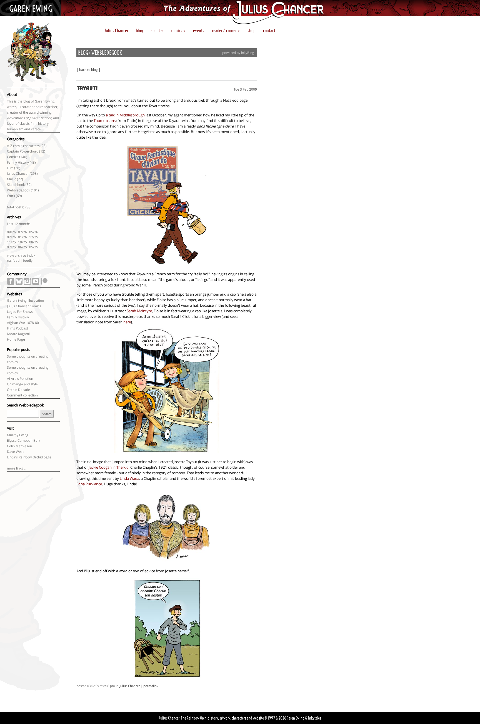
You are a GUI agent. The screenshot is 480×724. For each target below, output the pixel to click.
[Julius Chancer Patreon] (44, 283)
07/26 (22, 232)
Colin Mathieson (19, 446)
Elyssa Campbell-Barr (23, 440)
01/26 (22, 237)
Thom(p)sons (105, 120)
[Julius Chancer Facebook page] (10, 283)
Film (10, 168)
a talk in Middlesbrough (125, 115)
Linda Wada (129, 478)
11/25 (11, 242)
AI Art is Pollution (20, 378)
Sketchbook (16, 184)
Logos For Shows (20, 311)
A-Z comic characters (23, 145)
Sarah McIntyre (139, 310)
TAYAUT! (86, 88)
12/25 (33, 237)
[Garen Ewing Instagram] (27, 283)
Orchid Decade (18, 389)
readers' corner (226, 30)
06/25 (22, 247)
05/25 (33, 247)
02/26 (11, 237)
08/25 (33, 242)
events (198, 30)
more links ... (16, 468)
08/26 (11, 232)
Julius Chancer (116, 30)
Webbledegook (18, 190)
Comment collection (22, 395)
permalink (150, 686)
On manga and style (22, 384)
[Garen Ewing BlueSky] (19, 283)
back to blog (88, 69)
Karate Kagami (18, 333)
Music (11, 179)
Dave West (15, 451)
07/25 (11, 247)
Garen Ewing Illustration (25, 300)
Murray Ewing (17, 435)
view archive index (21, 255)
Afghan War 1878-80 (23, 322)
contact (269, 30)
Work (11, 195)
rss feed (13, 260)
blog (139, 30)
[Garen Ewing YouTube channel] (35, 283)
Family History (18, 162)
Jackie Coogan (100, 467)
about (157, 30)
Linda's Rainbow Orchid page (29, 457)
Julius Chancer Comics (24, 306)
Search (47, 414)
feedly (27, 260)
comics (178, 30)
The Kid (122, 467)
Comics (12, 156)
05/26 (33, 232)
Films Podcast (17, 328)
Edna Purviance (89, 483)
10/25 (22, 242)
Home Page (16, 339)
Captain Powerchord (22, 151)
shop (251, 30)
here (127, 321)
